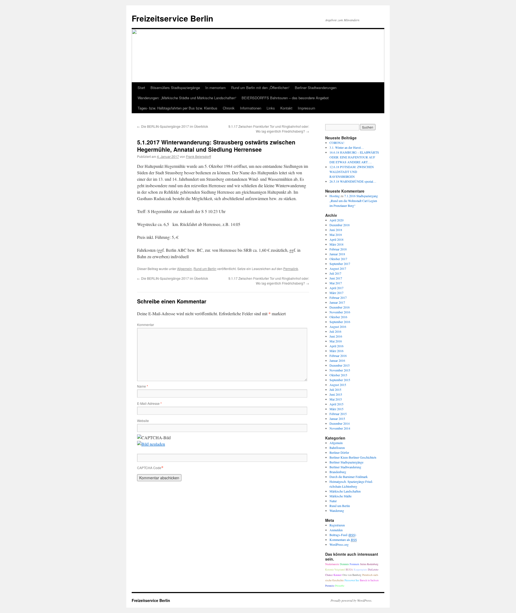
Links (271, 108)
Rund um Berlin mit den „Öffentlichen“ (260, 87)
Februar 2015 (338, 414)
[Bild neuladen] (151, 444)
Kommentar (145, 324)
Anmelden (336, 530)
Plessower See (352, 580)
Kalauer (338, 575)
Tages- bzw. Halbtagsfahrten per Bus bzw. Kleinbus (177, 108)
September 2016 (339, 322)
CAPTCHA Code (149, 467)
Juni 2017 (335, 278)
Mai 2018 (335, 234)
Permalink (290, 268)
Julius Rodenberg (369, 564)
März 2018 (336, 244)
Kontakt (286, 108)
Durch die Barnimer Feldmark (348, 476)
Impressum (306, 108)
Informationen (250, 108)
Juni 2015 (335, 394)
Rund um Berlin (205, 268)
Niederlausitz (332, 564)
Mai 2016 (335, 341)
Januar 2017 (337, 302)
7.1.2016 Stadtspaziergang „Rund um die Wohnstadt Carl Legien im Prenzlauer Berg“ (353, 201)
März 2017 (336, 292)
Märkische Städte (340, 496)
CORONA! (336, 142)
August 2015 (337, 384)
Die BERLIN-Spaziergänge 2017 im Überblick (172, 126)
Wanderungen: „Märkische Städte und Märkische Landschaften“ (187, 97)
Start (141, 87)
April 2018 (336, 239)
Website (143, 420)
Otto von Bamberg (351, 575)
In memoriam (215, 87)
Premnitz (329, 585)
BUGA (349, 569)
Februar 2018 (338, 249)
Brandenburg (337, 472)
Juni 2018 (335, 230)
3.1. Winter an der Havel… (346, 147)
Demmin (344, 564)
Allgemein (184, 268)
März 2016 (336, 351)
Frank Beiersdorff (198, 156)
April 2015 (336, 404)
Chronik (229, 108)
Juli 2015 (335, 389)
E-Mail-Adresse (149, 403)
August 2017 (337, 268)
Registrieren (337, 525)
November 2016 (339, 312)
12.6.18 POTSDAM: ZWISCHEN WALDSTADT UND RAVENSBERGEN (351, 172)
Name (142, 386)
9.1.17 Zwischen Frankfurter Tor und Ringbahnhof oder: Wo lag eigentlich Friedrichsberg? (268, 128)
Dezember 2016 (339, 307)
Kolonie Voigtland (335, 569)
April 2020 (336, 220)
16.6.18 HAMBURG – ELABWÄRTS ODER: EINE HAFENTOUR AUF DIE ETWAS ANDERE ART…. (354, 157)
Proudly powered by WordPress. (351, 600)
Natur (333, 501)
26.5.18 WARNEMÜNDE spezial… (352, 181)
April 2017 (336, 288)
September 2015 (339, 380)
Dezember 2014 (339, 423)
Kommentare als (343, 539)
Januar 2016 (337, 360)
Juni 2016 (335, 336)
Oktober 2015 (338, 375)
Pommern (354, 564)
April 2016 (336, 346)
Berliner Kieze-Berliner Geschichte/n (352, 457)
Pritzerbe (339, 585)
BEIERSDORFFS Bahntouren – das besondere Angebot (285, 97)
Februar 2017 (338, 297)
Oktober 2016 (338, 317)
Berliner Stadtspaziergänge (346, 462)
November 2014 (339, 428)
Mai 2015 (335, 399)
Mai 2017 (335, 283)
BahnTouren (337, 447)
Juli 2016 (335, 331)
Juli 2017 (335, 273)
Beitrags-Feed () (342, 535)
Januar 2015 (337, 418)
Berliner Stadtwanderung (345, 467)
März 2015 (336, 409)
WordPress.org (339, 544)
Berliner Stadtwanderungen (315, 87)
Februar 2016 (338, 355)
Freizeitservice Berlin (172, 18)
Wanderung (336, 510)
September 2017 (339, 263)
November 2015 (339, 370)
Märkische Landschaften (345, 491)
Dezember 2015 (339, 365)
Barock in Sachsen (369, 580)
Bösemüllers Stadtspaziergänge (175, 87)
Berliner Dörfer (339, 452)
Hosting (334, 196)
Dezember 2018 (339, 225)
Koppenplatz (360, 569)
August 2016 (337, 326)
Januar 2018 (337, 254)
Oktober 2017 (338, 259)
